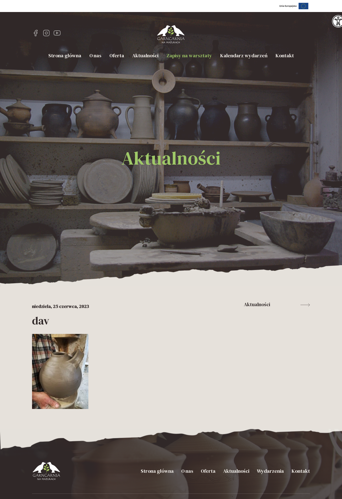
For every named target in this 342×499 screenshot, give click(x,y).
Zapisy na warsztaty (189, 55)
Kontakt (284, 55)
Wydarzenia (270, 470)
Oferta (116, 55)
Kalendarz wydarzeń (243, 55)
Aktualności (145, 55)
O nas (95, 55)
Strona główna (64, 55)
